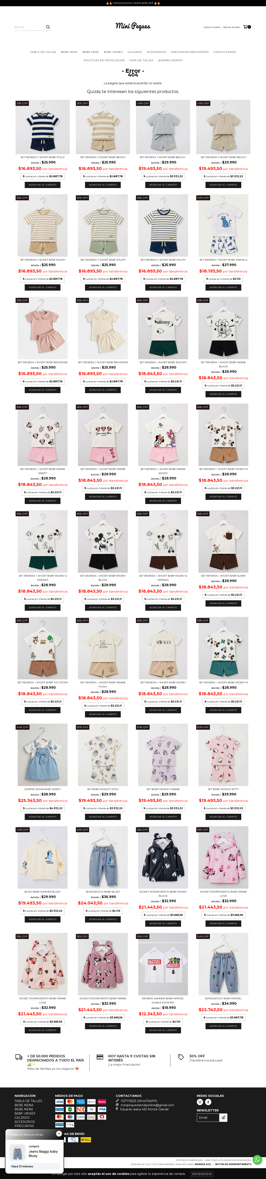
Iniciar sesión (231, 27)
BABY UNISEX (113, 51)
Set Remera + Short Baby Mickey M (223, 469)
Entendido (202, 1173)
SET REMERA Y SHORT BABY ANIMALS (223, 259)
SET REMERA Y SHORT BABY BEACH (103, 157)
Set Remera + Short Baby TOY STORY (42, 682)
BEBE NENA (69, 51)
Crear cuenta (212, 27)
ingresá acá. (203, 1164)
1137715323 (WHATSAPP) (139, 1101)
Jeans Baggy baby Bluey (103, 891)
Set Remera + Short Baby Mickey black (103, 577)
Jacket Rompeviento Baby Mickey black (163, 893)
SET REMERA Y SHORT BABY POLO (43, 157)
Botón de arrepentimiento (233, 1164)
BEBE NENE (91, 51)
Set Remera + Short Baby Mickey (163, 682)
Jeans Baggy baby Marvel (223, 998)
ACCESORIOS (156, 51)
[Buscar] (48, 27)
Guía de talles (141, 60)
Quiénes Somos (170, 60)
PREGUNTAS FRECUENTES (190, 51)
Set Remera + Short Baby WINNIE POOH (103, 684)
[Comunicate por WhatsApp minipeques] (257, 1159)
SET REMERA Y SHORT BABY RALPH (42, 259)
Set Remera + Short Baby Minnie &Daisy (163, 471)
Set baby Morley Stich (103, 789)
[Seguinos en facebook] (208, 1102)
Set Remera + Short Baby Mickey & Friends (43, 577)
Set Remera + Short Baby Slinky (223, 575)
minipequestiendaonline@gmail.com (147, 1105)
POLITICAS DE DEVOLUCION (104, 60)
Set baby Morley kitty (223, 789)
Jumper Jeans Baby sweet (42, 789)
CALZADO (135, 51)
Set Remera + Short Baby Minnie (103, 469)
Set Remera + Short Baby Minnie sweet (42, 471)
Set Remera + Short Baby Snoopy (163, 362)
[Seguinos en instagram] (200, 1102)
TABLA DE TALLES (43, 51)
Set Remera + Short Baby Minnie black (223, 364)
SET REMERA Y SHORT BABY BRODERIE (43, 362)
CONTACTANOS (224, 51)
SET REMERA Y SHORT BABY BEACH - (163, 157)
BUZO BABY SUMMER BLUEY (43, 891)
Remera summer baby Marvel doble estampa (163, 1000)
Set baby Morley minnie (163, 789)
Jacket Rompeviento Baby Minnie (102, 998)
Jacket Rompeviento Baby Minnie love (223, 893)
